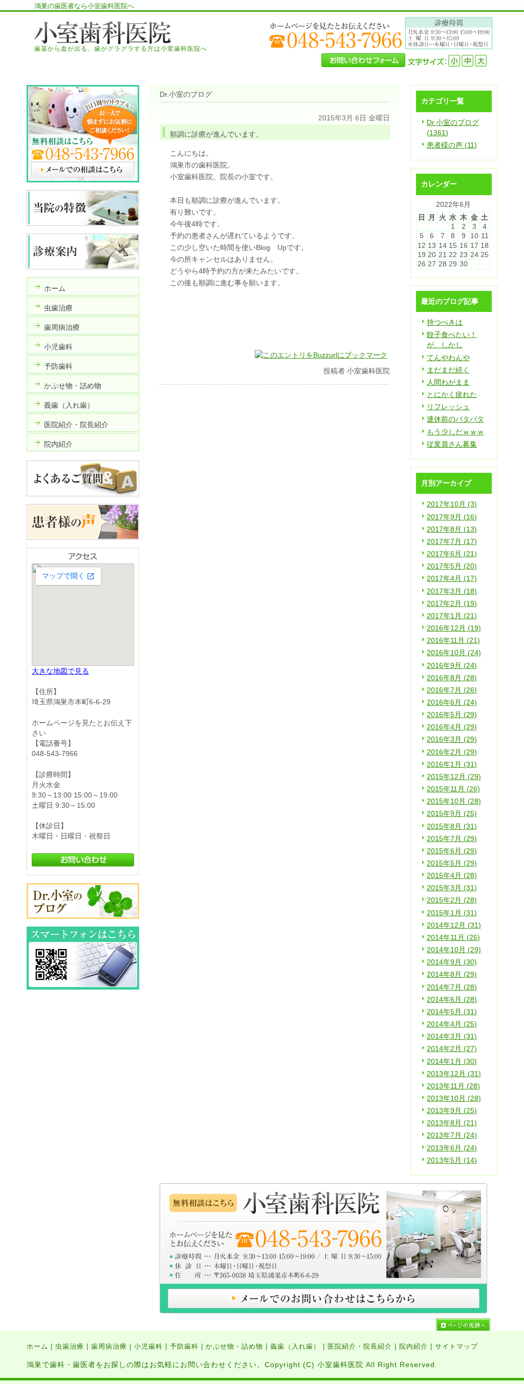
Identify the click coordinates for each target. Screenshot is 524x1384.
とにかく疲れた (452, 394)
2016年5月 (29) (452, 714)
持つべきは (445, 322)
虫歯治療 (69, 1346)
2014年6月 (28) (452, 999)
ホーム (37, 1346)
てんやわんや (448, 357)
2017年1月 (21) (452, 616)
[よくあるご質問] (83, 494)
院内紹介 (413, 1346)
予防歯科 (184, 1346)
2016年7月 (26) (452, 690)
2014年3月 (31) (452, 1036)
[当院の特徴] (83, 223)
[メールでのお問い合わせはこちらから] (323, 1311)
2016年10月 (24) (454, 652)
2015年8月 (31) (452, 826)
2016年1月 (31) (452, 764)
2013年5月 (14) (452, 1160)
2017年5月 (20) (452, 566)
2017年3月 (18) (452, 591)
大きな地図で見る (60, 671)
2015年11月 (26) (453, 789)
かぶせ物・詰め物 (234, 1346)
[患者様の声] (83, 537)
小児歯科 (148, 1346)
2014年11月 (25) (453, 937)
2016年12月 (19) (454, 628)
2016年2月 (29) (452, 752)
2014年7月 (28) (452, 987)
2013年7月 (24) (452, 1135)
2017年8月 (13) (452, 529)
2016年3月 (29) (452, 739)
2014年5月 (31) (452, 1012)
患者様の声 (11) (452, 145)
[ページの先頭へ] (466, 1324)
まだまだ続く (448, 370)
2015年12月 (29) (454, 776)
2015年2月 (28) (452, 900)
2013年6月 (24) (452, 1148)
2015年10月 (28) (454, 801)
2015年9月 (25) (452, 813)
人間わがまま (448, 382)
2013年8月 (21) (452, 1123)
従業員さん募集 (452, 444)
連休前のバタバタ (455, 419)
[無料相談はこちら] (83, 180)
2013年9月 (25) (452, 1110)
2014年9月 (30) (452, 962)
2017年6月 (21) (452, 554)
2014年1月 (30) (452, 1061)
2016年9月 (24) (452, 665)
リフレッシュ (448, 407)
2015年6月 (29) (452, 851)
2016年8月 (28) (452, 678)
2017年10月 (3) (452, 504)
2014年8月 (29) (452, 974)
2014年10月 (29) (454, 950)
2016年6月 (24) (452, 702)
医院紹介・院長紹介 (360, 1346)
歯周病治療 (109, 1346)
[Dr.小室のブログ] (83, 916)
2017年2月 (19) (452, 603)
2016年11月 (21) (453, 640)
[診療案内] (83, 267)
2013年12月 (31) (454, 1074)
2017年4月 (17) (452, 578)
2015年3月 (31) (452, 888)
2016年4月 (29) (452, 727)
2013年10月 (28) (454, 1098)
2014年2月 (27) (452, 1048)
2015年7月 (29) (452, 838)
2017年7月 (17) (452, 541)
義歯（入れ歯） (295, 1346)
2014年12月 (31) (454, 925)
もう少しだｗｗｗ (455, 432)
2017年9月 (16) (452, 517)
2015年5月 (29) (452, 863)
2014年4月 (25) (452, 1024)
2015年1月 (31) (452, 913)
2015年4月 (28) (452, 875)
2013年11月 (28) (453, 1086)
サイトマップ (456, 1346)
